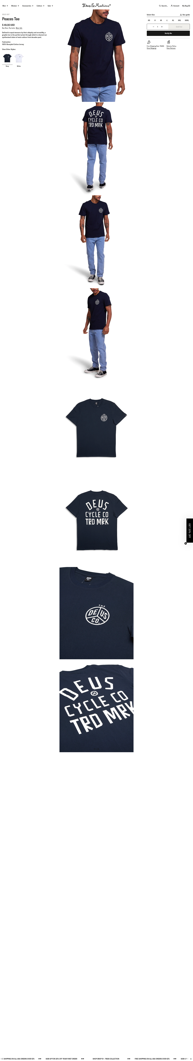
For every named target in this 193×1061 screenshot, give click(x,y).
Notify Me (168, 33)
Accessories (26, 6)
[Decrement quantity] (153, 26)
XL (173, 20)
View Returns (171, 48)
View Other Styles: (9, 49)
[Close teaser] (185, 543)
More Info (19, 28)
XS (149, 20)
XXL (179, 20)
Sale (49, 6)
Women (14, 6)
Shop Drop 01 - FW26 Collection (71, 1059)
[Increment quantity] (162, 26)
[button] (189, 531)
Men (4, 6)
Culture (39, 6)
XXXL (187, 20)
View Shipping (151, 48)
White (19, 66)
